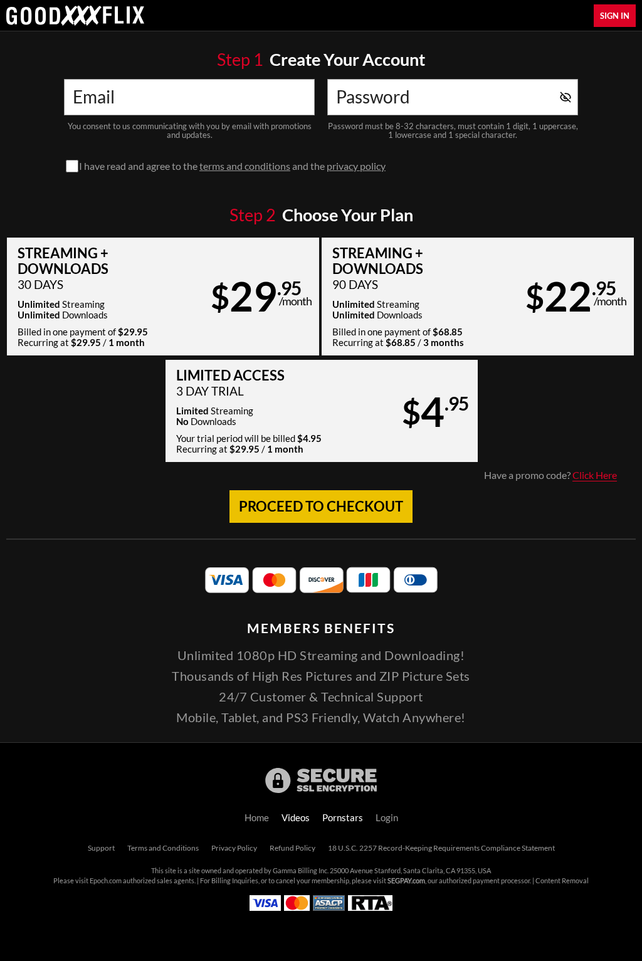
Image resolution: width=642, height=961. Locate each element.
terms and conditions (244, 166)
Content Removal (562, 881)
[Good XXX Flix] (75, 15)
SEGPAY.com (406, 881)
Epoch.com (106, 881)
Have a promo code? (550, 475)
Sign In (614, 15)
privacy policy (356, 166)
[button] (163, 296)
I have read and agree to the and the (232, 166)
